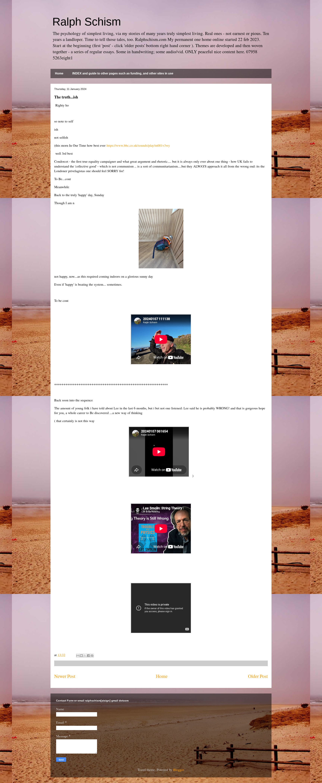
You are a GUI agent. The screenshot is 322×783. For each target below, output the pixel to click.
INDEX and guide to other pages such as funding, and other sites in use (122, 73)
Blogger (178, 769)
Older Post (258, 676)
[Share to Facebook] (88, 655)
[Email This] (78, 655)
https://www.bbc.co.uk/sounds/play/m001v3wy (138, 145)
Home (59, 73)
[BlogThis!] (81, 655)
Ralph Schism (86, 21)
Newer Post (64, 676)
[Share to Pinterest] (92, 655)
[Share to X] (85, 655)
